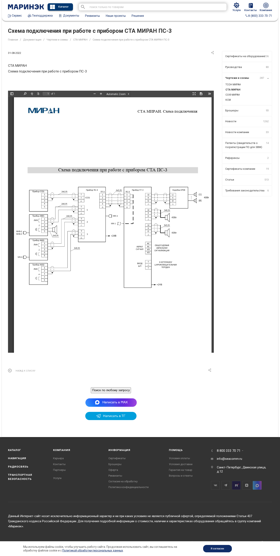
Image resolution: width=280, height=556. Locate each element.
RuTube (236, 485)
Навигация (17, 458)
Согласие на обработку (123, 481)
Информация (119, 450)
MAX (257, 485)
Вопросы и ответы (181, 475)
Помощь (176, 450)
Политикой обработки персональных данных (92, 550)
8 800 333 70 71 (228, 450)
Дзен (246, 485)
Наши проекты (116, 15)
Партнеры (59, 469)
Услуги (57, 478)
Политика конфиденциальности (128, 487)
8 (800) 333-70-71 (259, 15)
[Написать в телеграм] (111, 419)
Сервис (16, 15)
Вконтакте (215, 485)
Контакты (59, 464)
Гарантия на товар (180, 469)
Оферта (113, 469)
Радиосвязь (18, 466)
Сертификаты (117, 458)
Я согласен (217, 548)
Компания (61, 450)
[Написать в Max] (111, 402)
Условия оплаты (179, 458)
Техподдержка (42, 15)
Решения (138, 15)
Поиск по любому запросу (111, 390)
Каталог (63, 6)
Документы (70, 15)
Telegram (225, 485)
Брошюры (115, 464)
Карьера (58, 458)
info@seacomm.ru (229, 459)
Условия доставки (180, 464)
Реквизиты (92, 15)
